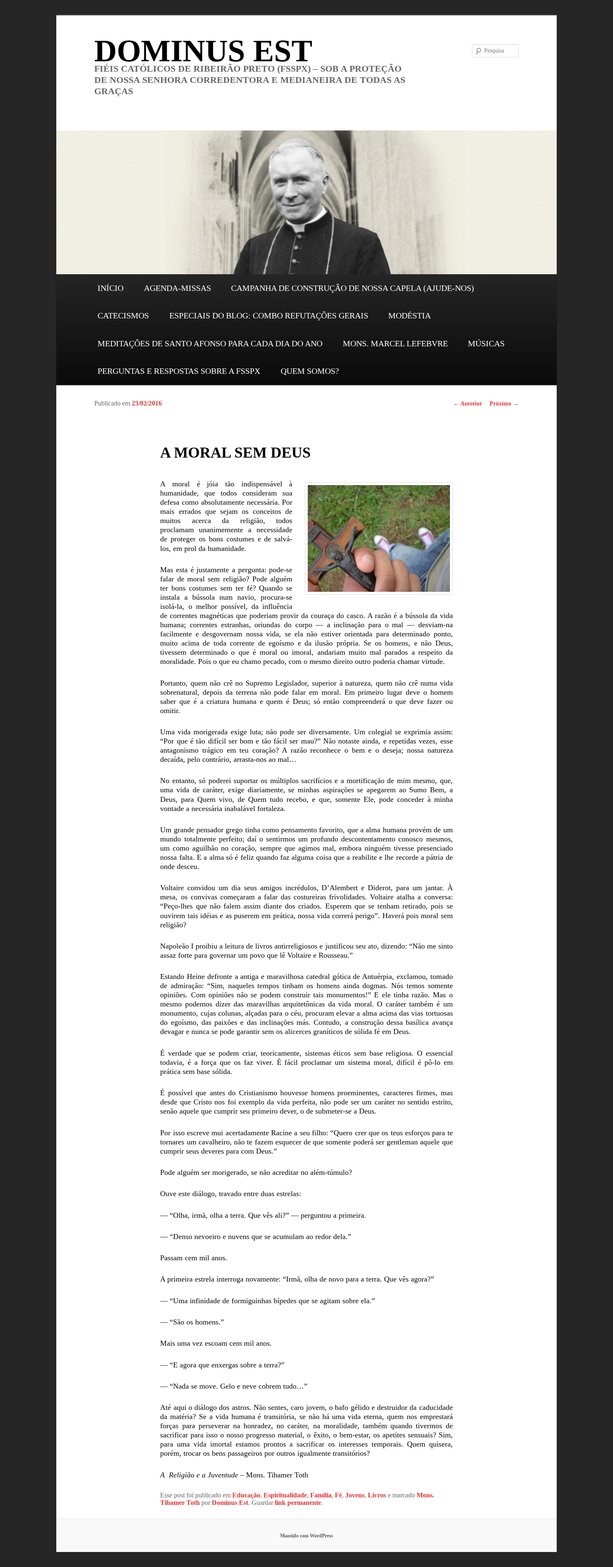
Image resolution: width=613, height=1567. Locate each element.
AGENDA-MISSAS (177, 288)
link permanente (298, 1502)
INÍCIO (110, 288)
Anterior (467, 404)
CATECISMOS (123, 315)
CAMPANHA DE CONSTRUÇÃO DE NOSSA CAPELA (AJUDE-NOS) (352, 288)
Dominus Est (230, 1502)
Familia (321, 1495)
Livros (377, 1495)
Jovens (354, 1495)
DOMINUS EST (203, 50)
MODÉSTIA (409, 315)
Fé (338, 1495)
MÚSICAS (486, 343)
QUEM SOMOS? (310, 370)
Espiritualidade (285, 1495)
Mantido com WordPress (306, 1536)
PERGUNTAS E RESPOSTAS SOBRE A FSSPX (179, 370)
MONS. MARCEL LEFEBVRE (395, 343)
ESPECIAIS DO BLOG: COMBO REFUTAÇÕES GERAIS (268, 315)
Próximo (504, 404)
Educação (246, 1495)
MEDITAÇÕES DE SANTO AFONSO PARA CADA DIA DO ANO (210, 343)
